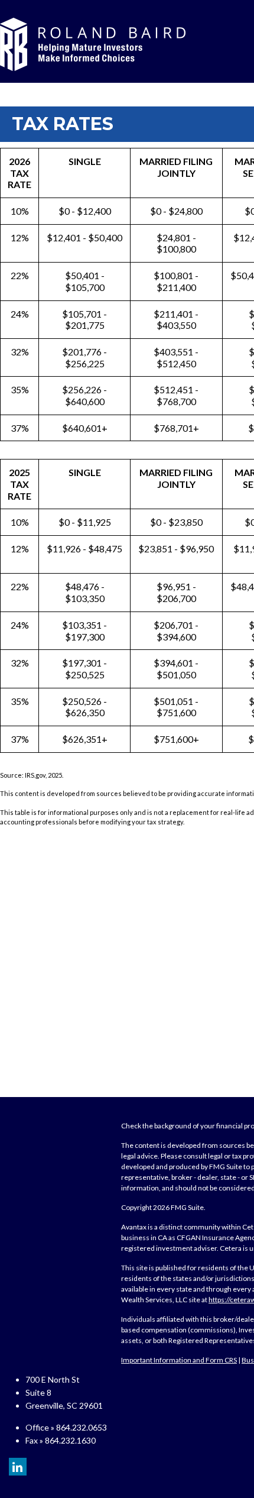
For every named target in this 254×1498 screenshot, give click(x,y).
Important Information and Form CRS (179, 1359)
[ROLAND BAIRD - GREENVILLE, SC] (92, 44)
